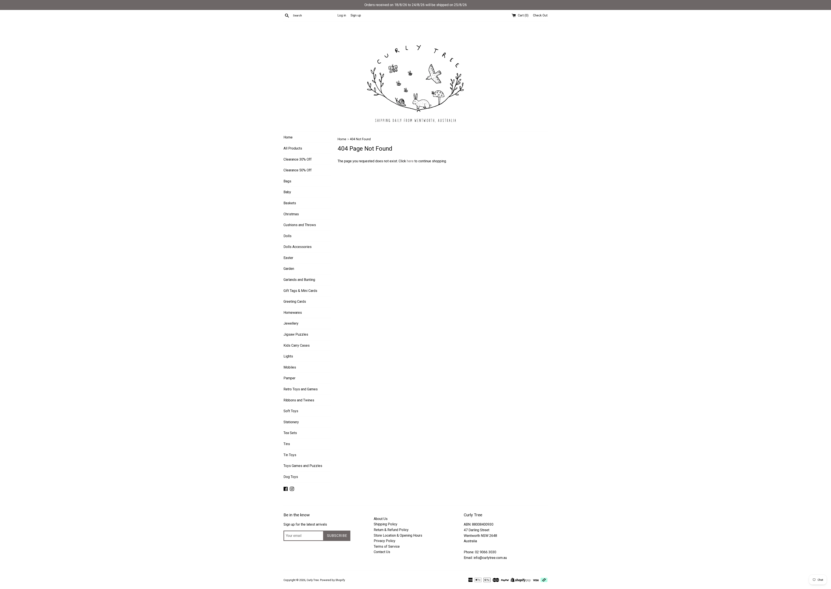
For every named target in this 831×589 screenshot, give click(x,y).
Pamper (289, 378)
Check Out (540, 15)
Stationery (291, 422)
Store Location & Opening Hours (398, 535)
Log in (342, 15)
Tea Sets (290, 433)
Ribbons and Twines (298, 400)
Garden (288, 269)
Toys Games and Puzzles (302, 466)
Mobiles (289, 367)
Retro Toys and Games (300, 389)
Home (288, 137)
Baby (287, 192)
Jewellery (290, 323)
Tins (286, 444)
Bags (287, 181)
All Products (292, 148)
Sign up (356, 15)
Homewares (292, 313)
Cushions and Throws (299, 225)
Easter (288, 258)
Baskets (289, 203)
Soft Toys (290, 411)
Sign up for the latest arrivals (305, 524)
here (410, 161)
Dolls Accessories (297, 247)
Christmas (291, 214)
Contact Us (382, 552)
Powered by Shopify (332, 580)
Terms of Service (387, 546)
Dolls (287, 236)
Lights (288, 356)
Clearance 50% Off (297, 170)
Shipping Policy (385, 524)
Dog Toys (290, 477)
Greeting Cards (294, 301)
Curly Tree (313, 580)
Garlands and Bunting (299, 280)
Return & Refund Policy (391, 530)
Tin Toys (289, 455)
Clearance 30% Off (297, 159)
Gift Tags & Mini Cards (300, 291)
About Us (381, 519)
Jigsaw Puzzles (295, 334)
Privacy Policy (384, 541)
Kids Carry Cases (296, 345)
